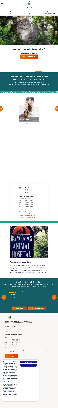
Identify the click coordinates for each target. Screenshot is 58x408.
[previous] (1, 30)
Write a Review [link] (19, 308)
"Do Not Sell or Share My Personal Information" (9, 390)
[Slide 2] (27, 123)
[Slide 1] (19, 71)
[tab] (21, 198)
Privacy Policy (6, 381)
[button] (2, 3)
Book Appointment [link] (29, 67)
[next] (56, 30)
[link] (29, 3)
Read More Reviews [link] (37, 308)
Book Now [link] (11, 356)
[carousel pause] (56, 43)
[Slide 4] (30, 123)
